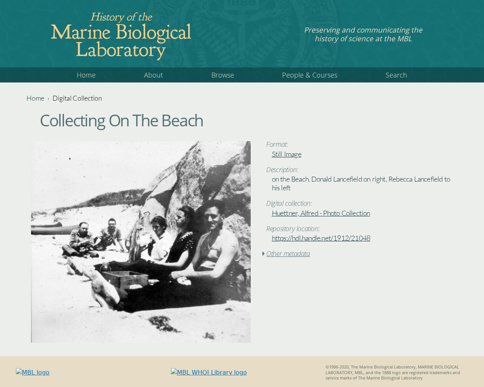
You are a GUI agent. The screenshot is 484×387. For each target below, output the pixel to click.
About (153, 74)
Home (86, 74)
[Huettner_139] (141, 340)
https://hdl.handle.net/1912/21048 (321, 237)
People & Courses (309, 74)
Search (396, 74)
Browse (222, 74)
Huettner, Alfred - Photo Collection (321, 213)
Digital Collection (77, 98)
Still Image (286, 154)
